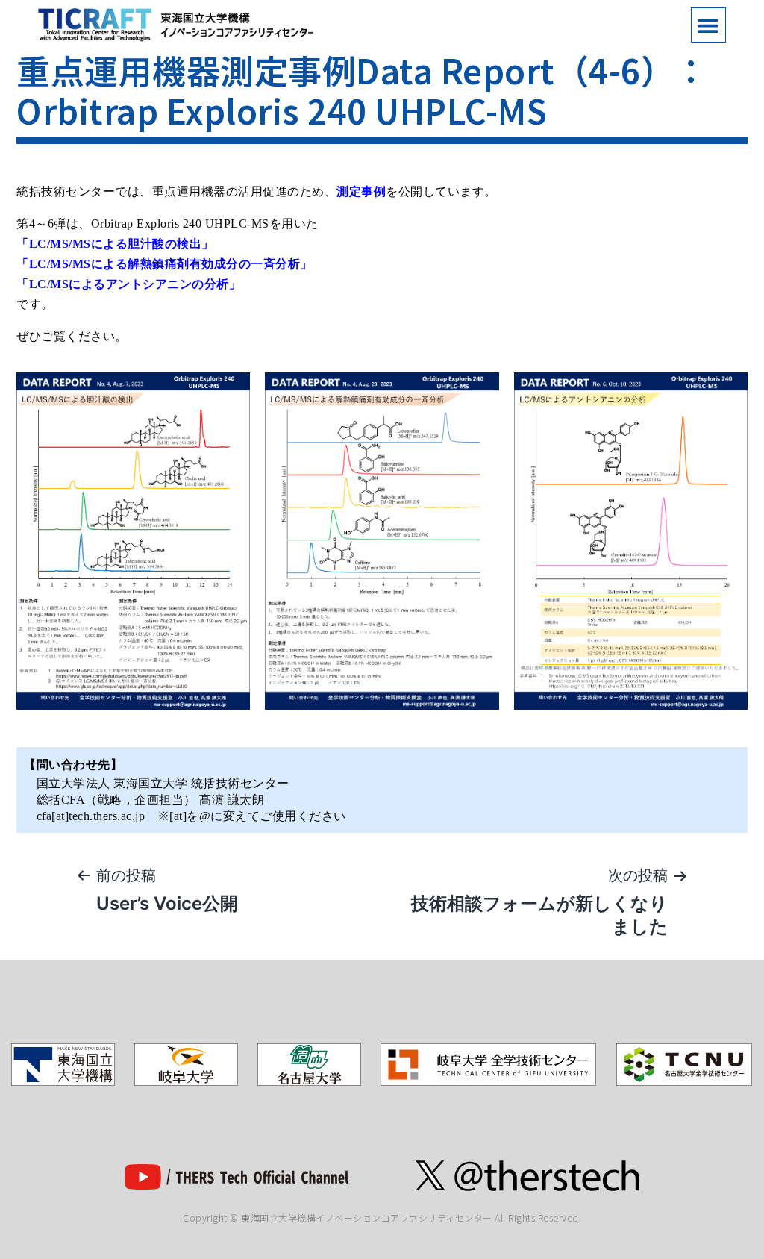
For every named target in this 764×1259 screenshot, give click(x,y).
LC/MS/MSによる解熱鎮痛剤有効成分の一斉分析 (165, 263)
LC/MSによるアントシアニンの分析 (129, 284)
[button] (708, 25)
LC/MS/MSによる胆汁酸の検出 (115, 243)
